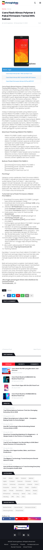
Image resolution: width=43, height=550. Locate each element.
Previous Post (7, 349)
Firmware (28, 481)
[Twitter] (14, 295)
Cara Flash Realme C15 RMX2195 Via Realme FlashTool (24, 395)
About (6, 544)
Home (4, 9)
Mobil (27, 487)
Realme (28, 490)
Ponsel (11, 490)
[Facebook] (9, 295)
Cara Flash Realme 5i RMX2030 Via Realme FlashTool (24, 378)
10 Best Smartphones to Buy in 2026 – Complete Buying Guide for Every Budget (19, 419)
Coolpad (12, 481)
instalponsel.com (33, 544)
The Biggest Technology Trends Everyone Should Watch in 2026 (20, 459)
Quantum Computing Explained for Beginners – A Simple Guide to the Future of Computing (20, 435)
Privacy (22, 544)
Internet (29, 484)
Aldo (17, 478)
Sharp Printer (19, 510)
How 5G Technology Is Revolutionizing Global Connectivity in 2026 (19, 427)
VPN (13, 496)
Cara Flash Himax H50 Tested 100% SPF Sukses (21, 77)
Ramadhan (19, 490)
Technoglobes (17, 541)
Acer (4, 478)
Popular (8, 364)
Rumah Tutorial (16, 547)
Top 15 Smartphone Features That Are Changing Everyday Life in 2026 (20, 411)
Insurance (21, 484)
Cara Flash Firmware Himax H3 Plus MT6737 (20, 81)
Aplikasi (31, 478)
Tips (29, 493)
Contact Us (14, 544)
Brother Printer (7, 507)
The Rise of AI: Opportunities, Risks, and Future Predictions (19, 451)
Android (23, 478)
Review (35, 490)
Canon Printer (18, 507)
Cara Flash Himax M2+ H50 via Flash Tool (19, 74)
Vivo (18, 496)
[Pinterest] (18, 295)
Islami (36, 484)
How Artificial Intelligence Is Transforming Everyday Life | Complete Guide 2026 (21, 467)
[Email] (27, 295)
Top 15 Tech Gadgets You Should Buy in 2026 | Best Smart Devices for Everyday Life (20, 443)
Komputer (6, 487)
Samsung (16, 493)
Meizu (20, 487)
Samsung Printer (8, 510)
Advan (11, 478)
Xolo (23, 496)
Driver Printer (27, 547)
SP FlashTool (6, 493)
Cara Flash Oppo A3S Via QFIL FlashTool (25, 385)
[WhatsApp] (22, 295)
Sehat (23, 493)
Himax (9, 9)
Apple (4, 481)
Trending (5, 496)
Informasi (12, 484)
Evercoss (20, 481)
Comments (34, 364)
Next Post (37, 349)
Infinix (5, 484)
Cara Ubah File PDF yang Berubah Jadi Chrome (25, 369)
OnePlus (34, 487)
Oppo (4, 490)
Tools (34, 493)
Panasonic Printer (30, 507)
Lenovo (14, 487)
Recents (21, 364)
